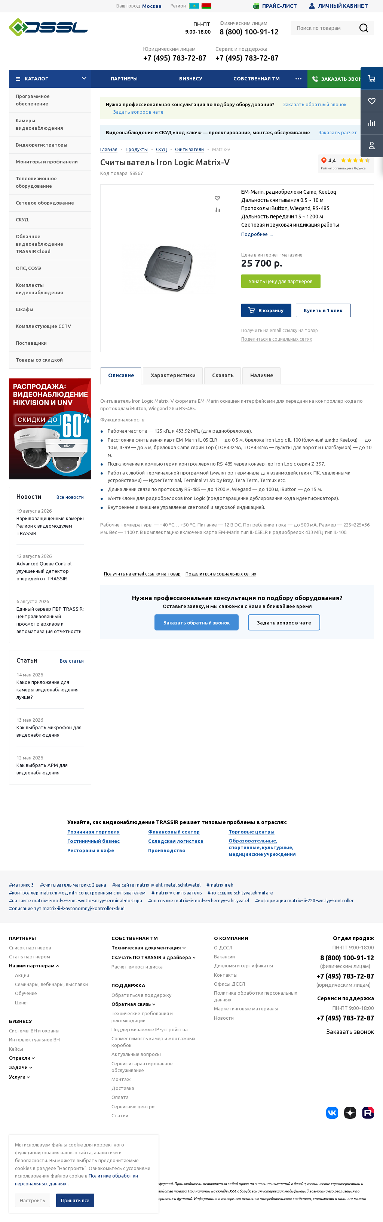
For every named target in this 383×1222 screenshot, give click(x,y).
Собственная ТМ (256, 78)
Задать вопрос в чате (138, 111)
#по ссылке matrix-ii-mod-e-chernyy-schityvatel (198, 900)
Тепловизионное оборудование (36, 182)
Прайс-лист (279, 6)
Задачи (18, 1067)
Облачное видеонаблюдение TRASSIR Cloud (39, 244)
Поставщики (31, 343)
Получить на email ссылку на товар (279, 330)
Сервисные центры (133, 1106)
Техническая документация (146, 947)
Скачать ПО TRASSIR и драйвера (151, 957)
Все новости (70, 497)
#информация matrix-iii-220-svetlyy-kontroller (304, 900)
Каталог (36, 78)
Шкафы (24, 309)
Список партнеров (30, 947)
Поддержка (128, 985)
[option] (50, 428)
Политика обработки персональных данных (255, 996)
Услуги (17, 1077)
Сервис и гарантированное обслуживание (142, 1067)
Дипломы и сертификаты (243, 965)
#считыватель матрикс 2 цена (73, 884)
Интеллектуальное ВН (34, 1039)
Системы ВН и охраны (34, 1030)
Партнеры (124, 78)
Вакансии (224, 956)
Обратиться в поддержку (141, 995)
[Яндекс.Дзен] (350, 1113)
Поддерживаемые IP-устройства (149, 1029)
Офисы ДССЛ (229, 983)
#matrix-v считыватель (176, 892)
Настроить (32, 1200)
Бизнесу (190, 78)
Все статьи (72, 660)
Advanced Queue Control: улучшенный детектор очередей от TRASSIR (44, 571)
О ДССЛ (223, 947)
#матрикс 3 (21, 884)
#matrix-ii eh (219, 884)
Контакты (226, 974)
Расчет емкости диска (137, 966)
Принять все (75, 1200)
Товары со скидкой (39, 359)
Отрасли (19, 1057)
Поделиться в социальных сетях (276, 339)
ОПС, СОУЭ (28, 268)
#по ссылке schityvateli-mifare (240, 892)
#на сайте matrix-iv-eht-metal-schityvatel (156, 884)
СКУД (22, 219)
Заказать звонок (345, 79)
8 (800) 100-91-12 (249, 31)
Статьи (119, 1115)
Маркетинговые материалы (246, 1008)
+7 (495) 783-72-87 (174, 57)
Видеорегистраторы (41, 144)
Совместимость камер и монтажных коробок (153, 1042)
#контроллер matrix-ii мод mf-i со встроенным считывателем (77, 892)
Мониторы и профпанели (47, 161)
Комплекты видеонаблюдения (39, 288)
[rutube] (368, 1113)
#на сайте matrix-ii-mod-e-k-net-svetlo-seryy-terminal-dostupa (75, 900)
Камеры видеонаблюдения (39, 124)
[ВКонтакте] (332, 1113)
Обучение (26, 993)
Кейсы (16, 1048)
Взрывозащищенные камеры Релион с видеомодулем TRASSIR (50, 526)
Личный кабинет (343, 6)
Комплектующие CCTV (43, 326)
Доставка (122, 1088)
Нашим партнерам (32, 965)
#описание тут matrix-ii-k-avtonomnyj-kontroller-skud (67, 908)
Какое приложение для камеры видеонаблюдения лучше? (47, 689)
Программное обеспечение (33, 99)
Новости (224, 1017)
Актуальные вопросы (136, 1054)
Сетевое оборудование (45, 202)
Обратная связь (131, 1004)
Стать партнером (29, 956)
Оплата (120, 1097)
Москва (152, 6)
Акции (22, 975)
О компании (231, 938)
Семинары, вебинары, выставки (51, 984)
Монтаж (121, 1079)
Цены (21, 1002)
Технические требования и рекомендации (142, 1017)
